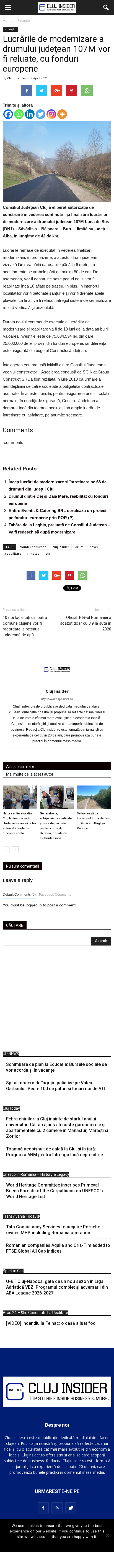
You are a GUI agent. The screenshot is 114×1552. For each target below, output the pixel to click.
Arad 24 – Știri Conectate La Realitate (35, 1312)
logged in (34, 905)
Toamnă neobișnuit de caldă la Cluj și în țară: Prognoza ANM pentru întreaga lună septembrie (54, 1151)
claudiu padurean (33, 547)
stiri (48, 553)
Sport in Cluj (13, 1271)
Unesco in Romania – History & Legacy (36, 1174)
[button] (106, 7)
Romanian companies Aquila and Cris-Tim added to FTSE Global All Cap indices (58, 1248)
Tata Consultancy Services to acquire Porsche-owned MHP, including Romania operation (54, 1229)
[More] (62, 114)
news (94, 547)
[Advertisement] (57, 1000)
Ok (57, 1544)
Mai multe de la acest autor (29, 774)
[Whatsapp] (19, 114)
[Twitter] (40, 114)
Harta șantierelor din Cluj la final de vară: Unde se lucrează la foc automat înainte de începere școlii (20, 823)
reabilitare (13, 553)
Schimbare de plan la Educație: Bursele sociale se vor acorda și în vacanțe (56, 1067)
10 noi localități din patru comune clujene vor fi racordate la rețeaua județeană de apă (25, 626)
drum (79, 547)
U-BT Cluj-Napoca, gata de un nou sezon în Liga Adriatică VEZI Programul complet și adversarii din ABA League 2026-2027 (57, 1287)
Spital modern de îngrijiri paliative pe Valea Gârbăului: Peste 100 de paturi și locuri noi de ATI (55, 1085)
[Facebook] (8, 114)
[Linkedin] (30, 114)
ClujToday (11, 1108)
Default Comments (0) (19, 894)
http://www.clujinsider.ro (57, 699)
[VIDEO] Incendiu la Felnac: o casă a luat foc (50, 1323)
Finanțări (10, 29)
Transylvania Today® (21, 1216)
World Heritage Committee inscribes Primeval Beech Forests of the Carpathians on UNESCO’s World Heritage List (54, 1190)
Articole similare (20, 766)
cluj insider (61, 547)
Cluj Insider (16, 78)
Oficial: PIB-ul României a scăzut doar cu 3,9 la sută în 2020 (85, 623)
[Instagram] (51, 114)
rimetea (33, 553)
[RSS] (57, 1507)
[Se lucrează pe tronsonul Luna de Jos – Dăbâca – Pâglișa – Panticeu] (94, 797)
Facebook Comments (55, 894)
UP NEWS (11, 1054)
